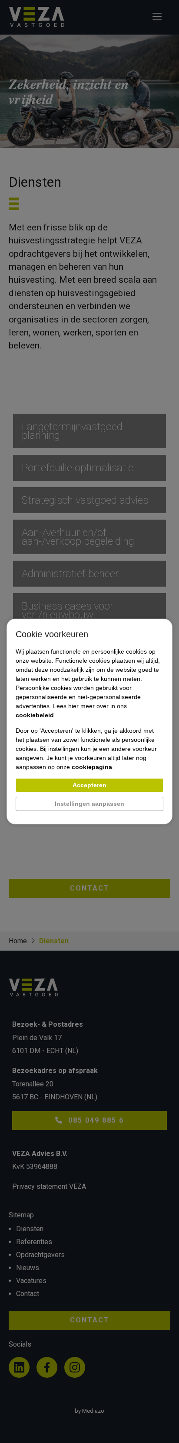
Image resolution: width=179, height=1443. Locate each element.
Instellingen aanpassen (89, 803)
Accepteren (89, 785)
